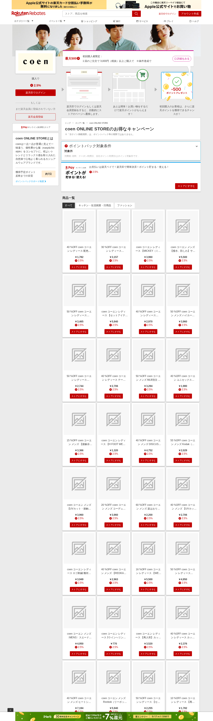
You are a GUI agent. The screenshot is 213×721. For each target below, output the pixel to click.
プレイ (170, 21)
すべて (68, 205)
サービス (143, 21)
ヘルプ (195, 21)
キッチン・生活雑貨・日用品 (95, 205)
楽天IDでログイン (167, 13)
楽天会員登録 (35, 116)
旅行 (118, 21)
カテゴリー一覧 (21, 21)
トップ (68, 123)
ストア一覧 (80, 123)
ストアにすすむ (186, 186)
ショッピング (90, 21)
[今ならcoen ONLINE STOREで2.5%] (106, 40)
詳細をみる (183, 58)
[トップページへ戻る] (28, 13)
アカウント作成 (190, 13)
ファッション (124, 205)
